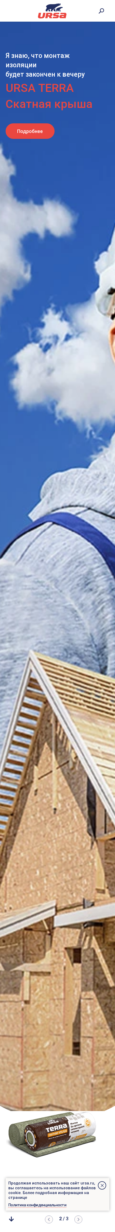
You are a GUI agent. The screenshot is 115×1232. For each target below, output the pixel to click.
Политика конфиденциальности (37, 1205)
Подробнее (30, 131)
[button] (78, 1219)
